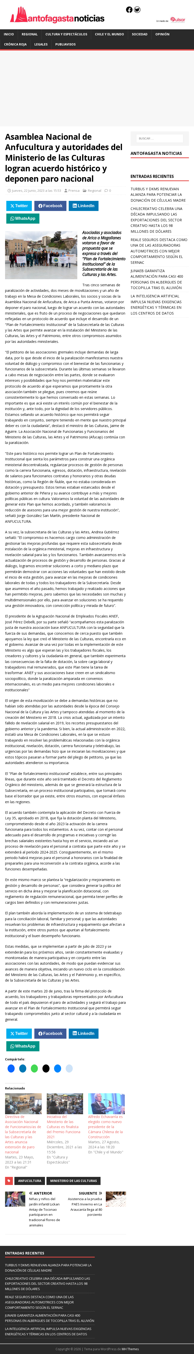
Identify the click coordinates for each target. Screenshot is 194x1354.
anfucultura (29, 1181)
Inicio (9, 34)
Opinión (162, 34)
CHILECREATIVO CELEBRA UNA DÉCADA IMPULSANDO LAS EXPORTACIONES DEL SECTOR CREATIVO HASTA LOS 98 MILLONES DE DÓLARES (156, 220)
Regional (30, 34)
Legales (40, 44)
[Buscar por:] (160, 138)
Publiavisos (65, 44)
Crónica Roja (15, 44)
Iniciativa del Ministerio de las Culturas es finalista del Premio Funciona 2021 (63, 1126)
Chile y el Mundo (109, 34)
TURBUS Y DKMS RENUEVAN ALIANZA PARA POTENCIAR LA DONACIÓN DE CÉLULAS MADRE (158, 194)
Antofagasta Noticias (156, 153)
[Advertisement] (97, 88)
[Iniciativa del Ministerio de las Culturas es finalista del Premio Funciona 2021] (65, 1103)
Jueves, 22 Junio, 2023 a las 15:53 (36, 190)
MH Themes (130, 1349)
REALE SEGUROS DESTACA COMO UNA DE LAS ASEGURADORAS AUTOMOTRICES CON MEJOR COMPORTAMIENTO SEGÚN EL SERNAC (159, 251)
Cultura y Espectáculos (66, 34)
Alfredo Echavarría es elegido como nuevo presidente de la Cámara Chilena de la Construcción (105, 1126)
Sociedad (140, 34)
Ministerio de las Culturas (73, 1181)
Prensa (74, 190)
